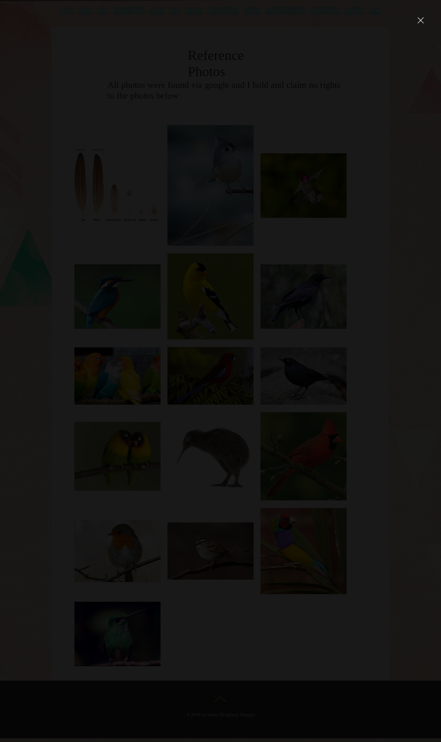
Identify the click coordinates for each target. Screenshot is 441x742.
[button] (421, 20)
